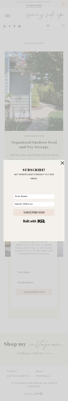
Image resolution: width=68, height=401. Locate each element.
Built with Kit (34, 221)
